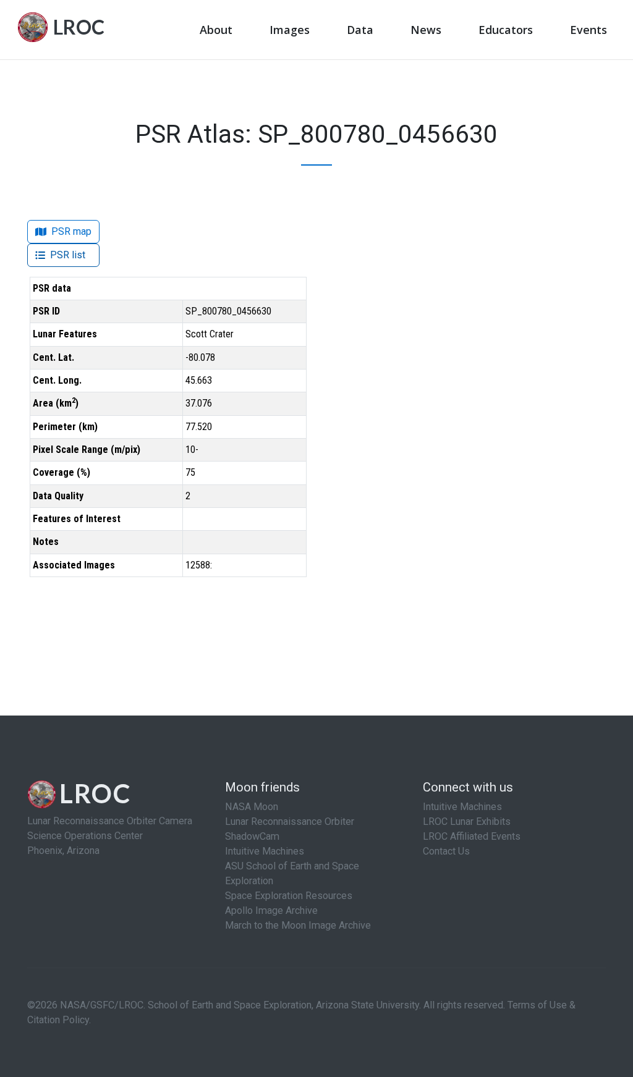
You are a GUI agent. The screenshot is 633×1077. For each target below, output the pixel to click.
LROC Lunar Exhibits (467, 821)
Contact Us (446, 851)
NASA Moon (251, 807)
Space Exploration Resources (288, 896)
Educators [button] (505, 29)
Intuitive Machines (264, 851)
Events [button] (588, 29)
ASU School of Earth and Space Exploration (292, 873)
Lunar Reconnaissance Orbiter (289, 821)
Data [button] (360, 29)
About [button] (216, 29)
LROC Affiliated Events (471, 836)
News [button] (425, 29)
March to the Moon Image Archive (298, 925)
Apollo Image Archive (271, 910)
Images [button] (290, 29)
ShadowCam (252, 836)
